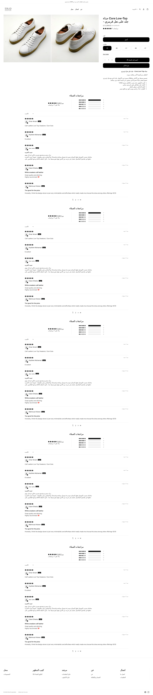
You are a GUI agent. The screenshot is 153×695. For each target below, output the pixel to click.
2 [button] (75, 200)
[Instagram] (148, 692)
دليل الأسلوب (66, 677)
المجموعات (7, 674)
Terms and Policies (23, 692)
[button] (107, 28)
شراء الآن (126, 65)
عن (92, 674)
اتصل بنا (122, 674)
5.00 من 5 (60, 103)
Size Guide (106, 54)
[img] (29, 119)
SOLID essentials (12, 692)
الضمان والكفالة (95, 677)
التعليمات (123, 677)
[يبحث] (140, 9)
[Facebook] (145, 692)
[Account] (144, 9)
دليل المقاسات (66, 674)
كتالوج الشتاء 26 (37, 674)
